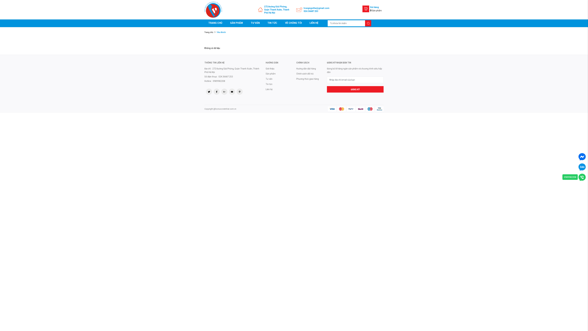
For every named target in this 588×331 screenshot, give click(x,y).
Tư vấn (255, 22)
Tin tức (272, 22)
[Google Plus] (224, 92)
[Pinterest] (240, 92)
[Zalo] (582, 167)
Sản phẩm (236, 22)
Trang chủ (215, 22)
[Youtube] (232, 92)
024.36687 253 (311, 11)
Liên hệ (314, 22)
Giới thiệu (270, 68)
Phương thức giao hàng (307, 79)
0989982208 (570, 177)
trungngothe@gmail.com (316, 8)
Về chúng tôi (293, 22)
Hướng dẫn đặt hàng (306, 68)
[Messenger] (582, 156)
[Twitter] (209, 92)
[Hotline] (582, 177)
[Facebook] (217, 92)
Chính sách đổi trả (304, 73)
